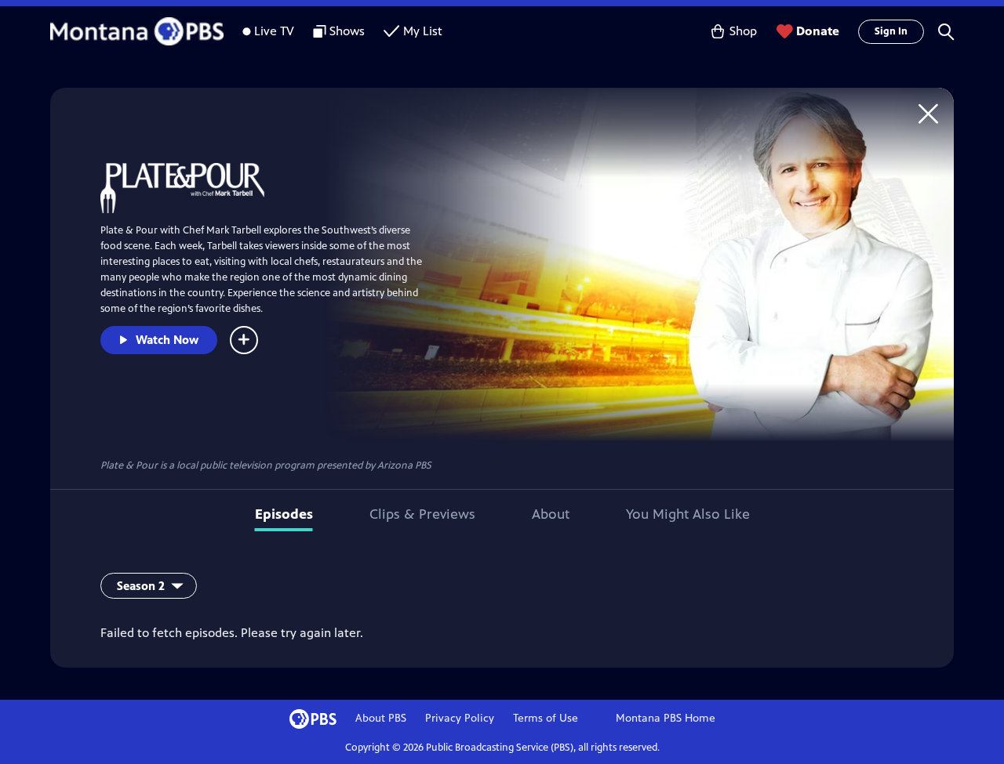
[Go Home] (928, 113)
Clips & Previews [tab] (422, 514)
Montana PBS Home (665, 718)
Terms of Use (545, 718)
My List (422, 31)
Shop (743, 31)
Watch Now (167, 339)
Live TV (274, 31)
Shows (347, 31)
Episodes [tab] (284, 514)
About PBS (380, 718)
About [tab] (550, 514)
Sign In (891, 31)
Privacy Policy (459, 718)
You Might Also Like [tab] (688, 514)
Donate (817, 31)
